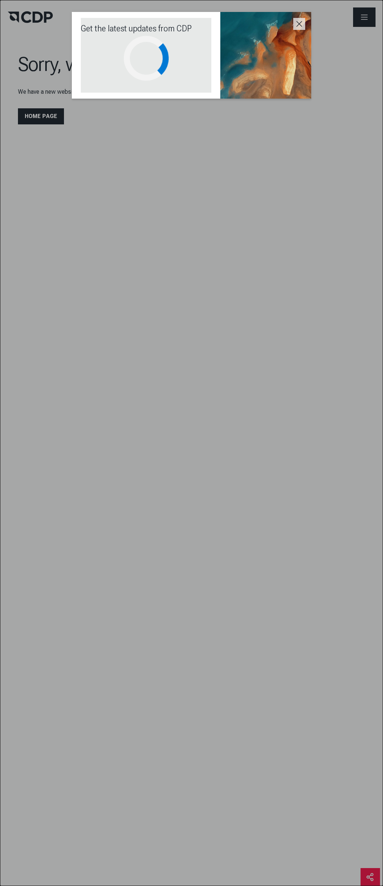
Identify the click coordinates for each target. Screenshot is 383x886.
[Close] (299, 24)
